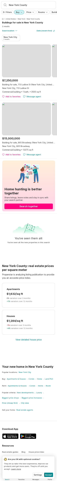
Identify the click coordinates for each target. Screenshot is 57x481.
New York (21, 19)
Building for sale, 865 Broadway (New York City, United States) (28, 142)
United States (10, 19)
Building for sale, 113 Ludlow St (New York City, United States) (28, 84)
